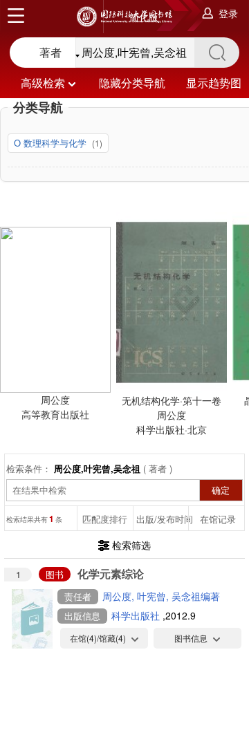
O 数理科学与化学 (51, 142)
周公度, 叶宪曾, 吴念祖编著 (161, 596)
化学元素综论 (110, 573)
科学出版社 (137, 615)
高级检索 (43, 83)
